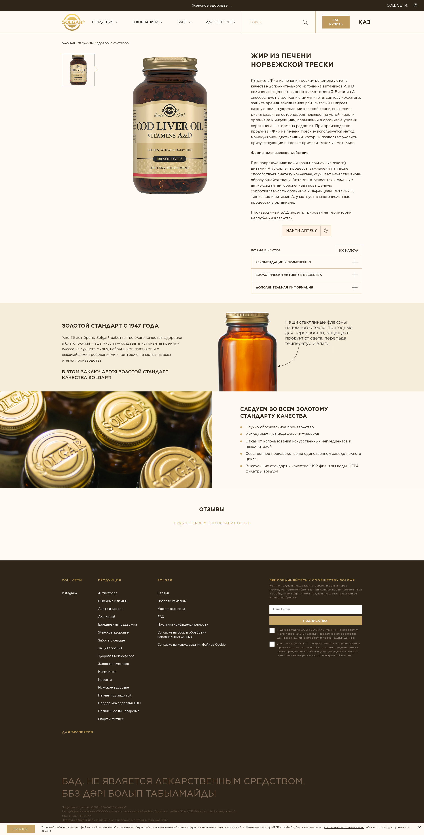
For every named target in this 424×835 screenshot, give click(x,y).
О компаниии (145, 22)
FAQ (160, 617)
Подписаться (315, 620)
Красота (105, 679)
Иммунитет (107, 672)
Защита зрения (110, 648)
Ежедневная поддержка (117, 624)
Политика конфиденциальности (182, 624)
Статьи (163, 593)
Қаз (364, 22)
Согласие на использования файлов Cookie (191, 644)
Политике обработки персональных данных (323, 637)
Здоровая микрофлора (116, 656)
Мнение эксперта (171, 609)
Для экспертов (220, 22)
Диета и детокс (110, 609)
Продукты (86, 43)
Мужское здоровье (113, 687)
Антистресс (107, 593)
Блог (182, 22)
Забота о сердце (111, 640)
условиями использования (344, 827)
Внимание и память (113, 601)
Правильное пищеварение (119, 711)
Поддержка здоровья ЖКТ (120, 703)
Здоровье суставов (113, 43)
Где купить (336, 22)
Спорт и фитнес (111, 719)
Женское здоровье (113, 632)
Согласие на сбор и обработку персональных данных (181, 635)
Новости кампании (172, 601)
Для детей (106, 617)
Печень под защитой (114, 695)
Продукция (102, 22)
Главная (68, 43)
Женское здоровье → (212, 5)
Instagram (69, 593)
